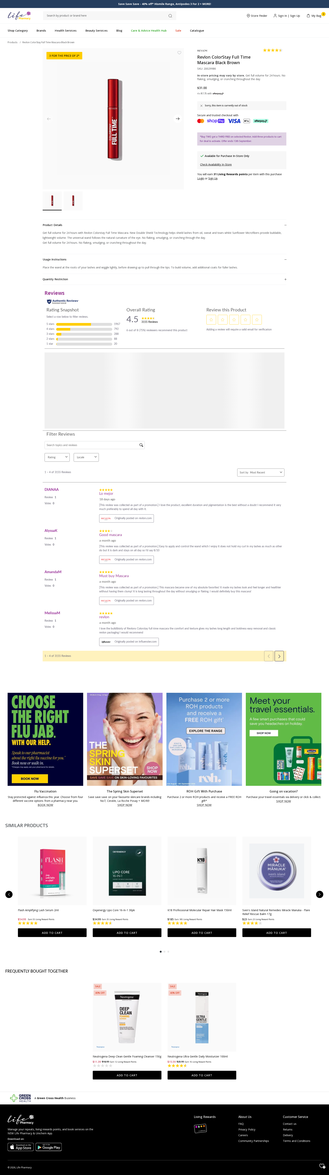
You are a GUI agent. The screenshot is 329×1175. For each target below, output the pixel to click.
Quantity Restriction (55, 279)
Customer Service (295, 1117)
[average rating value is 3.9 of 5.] (252, 841)
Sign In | (283, 16)
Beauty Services (96, 30)
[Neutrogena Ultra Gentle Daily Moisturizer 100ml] (202, 935)
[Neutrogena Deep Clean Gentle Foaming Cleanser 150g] (127, 935)
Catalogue (197, 30)
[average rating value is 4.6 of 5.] (178, 984)
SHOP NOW (124, 723)
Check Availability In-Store (216, 164)
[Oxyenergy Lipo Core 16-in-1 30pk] (127, 789)
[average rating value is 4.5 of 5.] (273, 50)
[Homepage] (19, 15)
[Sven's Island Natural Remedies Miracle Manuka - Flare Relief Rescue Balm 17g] (276, 789)
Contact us (289, 1124)
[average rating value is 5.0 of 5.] (178, 841)
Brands (41, 30)
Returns (288, 1129)
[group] (52, 805)
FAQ (241, 1124)
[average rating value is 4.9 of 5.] (28, 841)
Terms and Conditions (296, 1141)
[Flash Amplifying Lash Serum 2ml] (52, 789)
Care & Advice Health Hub (149, 30)
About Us (245, 1117)
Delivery (288, 1135)
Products (12, 42)
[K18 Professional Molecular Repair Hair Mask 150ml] (202, 789)
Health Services (66, 30)
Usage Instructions (54, 259)
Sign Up (295, 16)
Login (200, 178)
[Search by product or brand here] (170, 16)
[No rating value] (103, 984)
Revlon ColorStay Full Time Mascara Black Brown (48, 42)
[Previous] (9, 812)
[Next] (177, 119)
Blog (119, 30)
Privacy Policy (246, 1129)
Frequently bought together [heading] (36, 889)
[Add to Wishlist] (179, 52)
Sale (178, 30)
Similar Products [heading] (26, 743)
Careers (243, 1135)
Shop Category (18, 30)
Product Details (52, 225)
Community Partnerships (253, 1141)
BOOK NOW (45, 723)
